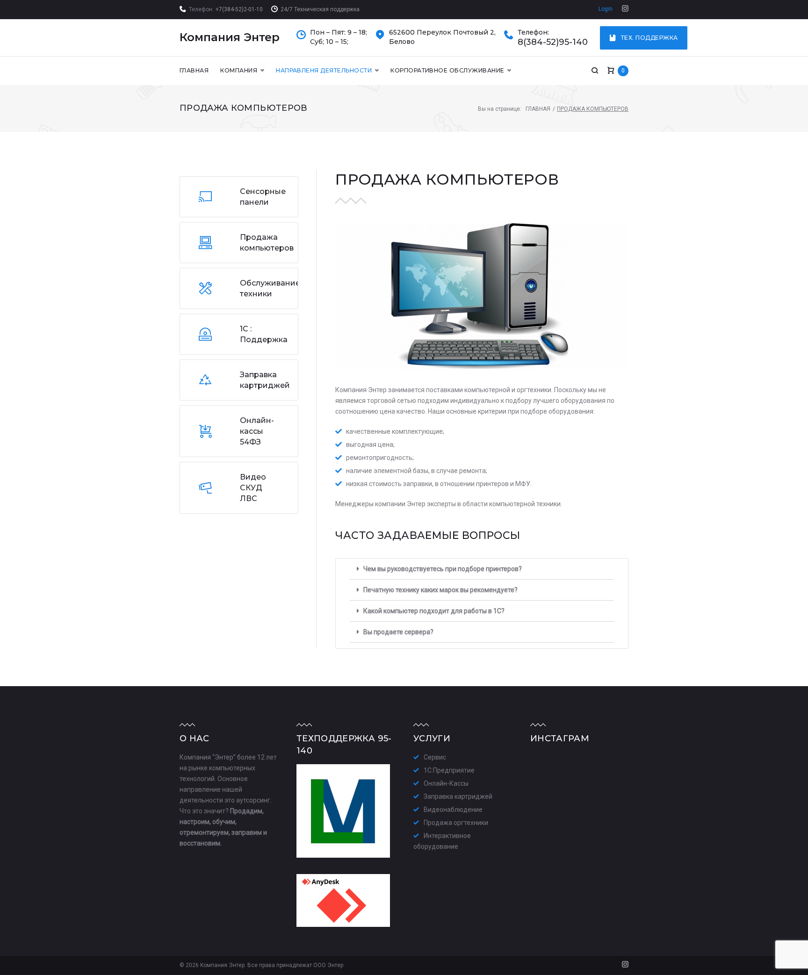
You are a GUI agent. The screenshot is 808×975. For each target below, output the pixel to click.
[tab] (482, 569)
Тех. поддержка (649, 37)
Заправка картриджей (458, 796)
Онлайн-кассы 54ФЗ (257, 431)
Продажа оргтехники (456, 822)
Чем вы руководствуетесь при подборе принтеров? (442, 569)
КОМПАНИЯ (238, 70)
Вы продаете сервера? (398, 632)
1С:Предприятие (449, 770)
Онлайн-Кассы (446, 783)
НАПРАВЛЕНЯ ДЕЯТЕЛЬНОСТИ (324, 70)
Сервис (435, 757)
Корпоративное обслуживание (447, 70)
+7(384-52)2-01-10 (239, 9)
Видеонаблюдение (453, 809)
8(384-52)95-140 (553, 42)
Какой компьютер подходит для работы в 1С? (434, 611)
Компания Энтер (230, 37)
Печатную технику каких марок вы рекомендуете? (440, 590)
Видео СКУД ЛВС (253, 488)
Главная (194, 70)
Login (606, 9)
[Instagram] (625, 9)
